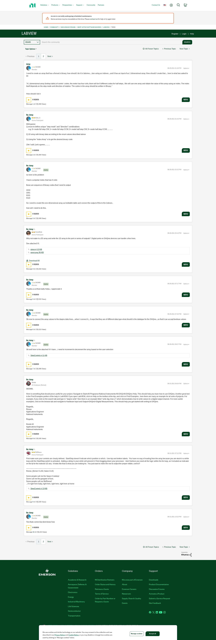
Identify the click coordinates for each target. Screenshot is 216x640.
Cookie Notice (73, 635)
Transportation (74, 615)
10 (33, 532)
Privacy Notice (60, 635)
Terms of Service (102, 593)
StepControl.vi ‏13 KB (38, 489)
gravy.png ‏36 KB (37, 252)
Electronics (72, 592)
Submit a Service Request (159, 598)
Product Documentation (159, 584)
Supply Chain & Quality (131, 598)
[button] (28, 100)
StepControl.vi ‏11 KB (38, 355)
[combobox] (110, 42)
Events (124, 603)
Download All (34, 261)
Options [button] (185, 68)
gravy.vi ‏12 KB (36, 249)
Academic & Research (77, 579)
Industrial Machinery (76, 601)
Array (28, 64)
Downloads (153, 579)
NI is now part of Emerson (132, 579)
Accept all (152, 633)
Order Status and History (105, 584)
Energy (71, 597)
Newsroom (126, 593)
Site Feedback (155, 603)
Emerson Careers (129, 589)
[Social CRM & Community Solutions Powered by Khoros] (186, 554)
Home (46, 27)
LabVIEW (106, 27)
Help (192, 34)
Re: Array (29, 115)
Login (184, 34)
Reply (185, 99)
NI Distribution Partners (104, 579)
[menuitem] (44, 5)
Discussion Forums (68, 27)
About (124, 584)
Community (54, 27)
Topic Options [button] (30, 49)
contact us (94, 19)
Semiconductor (74, 611)
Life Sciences (73, 606)
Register (175, 34)
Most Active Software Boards (89, 27)
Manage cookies (136, 633)
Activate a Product (156, 593)
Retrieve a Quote (102, 589)
